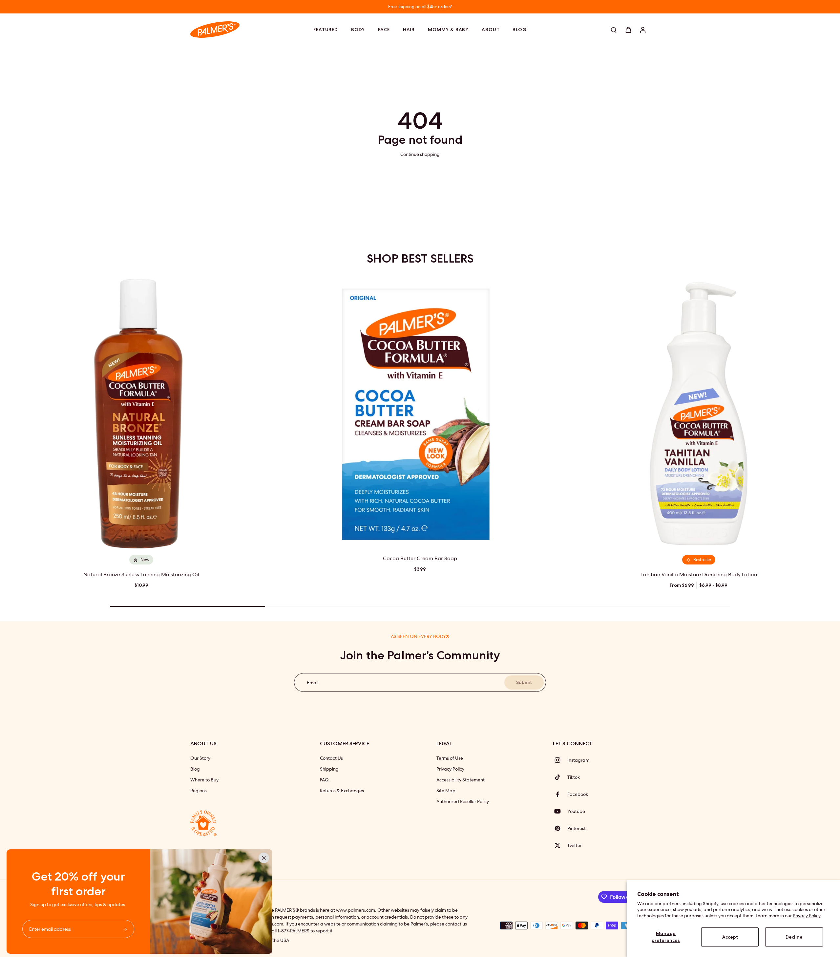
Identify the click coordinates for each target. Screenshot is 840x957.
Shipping (329, 769)
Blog (195, 769)
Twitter (574, 845)
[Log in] (642, 29)
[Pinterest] (560, 828)
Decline (794, 937)
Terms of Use (449, 758)
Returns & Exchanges (342, 791)
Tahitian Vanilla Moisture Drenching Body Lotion (698, 574)
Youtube (576, 811)
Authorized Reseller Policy (462, 801)
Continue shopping (420, 154)
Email (312, 682)
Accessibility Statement (460, 780)
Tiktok (573, 777)
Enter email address (50, 929)
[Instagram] (560, 760)
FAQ (324, 780)
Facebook (577, 794)
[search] (613, 29)
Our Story (200, 758)
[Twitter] (560, 845)
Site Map (445, 791)
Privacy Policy (807, 916)
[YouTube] (560, 811)
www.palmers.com (355, 910)
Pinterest (576, 828)
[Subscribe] (125, 929)
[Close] (264, 858)
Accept (730, 937)
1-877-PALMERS (293, 931)
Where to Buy (204, 780)
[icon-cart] (628, 29)
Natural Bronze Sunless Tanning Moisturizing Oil (141, 574)
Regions (198, 791)
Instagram (578, 760)
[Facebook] (560, 794)
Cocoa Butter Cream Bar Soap (420, 558)
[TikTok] (560, 777)
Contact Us (331, 758)
